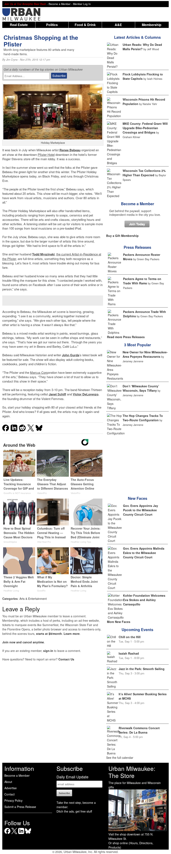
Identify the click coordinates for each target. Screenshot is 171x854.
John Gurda (70, 355)
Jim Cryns (12, 59)
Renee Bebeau (69, 150)
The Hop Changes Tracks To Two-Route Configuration (143, 418)
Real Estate (19, 24)
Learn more (72, 633)
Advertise (10, 788)
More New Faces (118, 622)
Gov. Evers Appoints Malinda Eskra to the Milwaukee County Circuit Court (143, 552)
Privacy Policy (13, 800)
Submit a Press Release (20, 807)
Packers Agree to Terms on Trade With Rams (142, 281)
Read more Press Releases (126, 337)
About (8, 782)
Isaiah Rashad (129, 653)
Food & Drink (85, 24)
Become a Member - (61, 4)
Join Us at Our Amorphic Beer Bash (25, 4)
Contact (9, 794)
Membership (151, 24)
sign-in (48, 651)
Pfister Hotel (46, 154)
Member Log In (82, 4)
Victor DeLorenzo (85, 394)
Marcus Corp (39, 372)
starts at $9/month (49, 633)
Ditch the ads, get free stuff (74, 811)
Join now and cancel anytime (23, 642)
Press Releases (137, 247)
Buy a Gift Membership (122, 236)
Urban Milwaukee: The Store (131, 772)
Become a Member (137, 203)
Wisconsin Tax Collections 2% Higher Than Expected (144, 173)
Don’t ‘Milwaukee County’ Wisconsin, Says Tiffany (141, 388)
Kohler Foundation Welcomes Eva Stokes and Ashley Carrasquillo (144, 599)
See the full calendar (119, 757)
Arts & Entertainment (33, 598)
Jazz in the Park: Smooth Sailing (142, 669)
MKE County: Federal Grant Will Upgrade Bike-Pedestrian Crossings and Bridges (145, 127)
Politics (52, 24)
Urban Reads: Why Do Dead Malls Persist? (142, 47)
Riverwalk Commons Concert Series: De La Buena (139, 730)
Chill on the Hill (130, 637)
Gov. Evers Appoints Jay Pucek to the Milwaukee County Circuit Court (140, 510)
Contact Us (66, 659)
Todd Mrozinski (43, 254)
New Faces (137, 498)
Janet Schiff (57, 394)
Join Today (137, 224)
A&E (118, 24)
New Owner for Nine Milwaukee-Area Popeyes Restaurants (145, 354)
